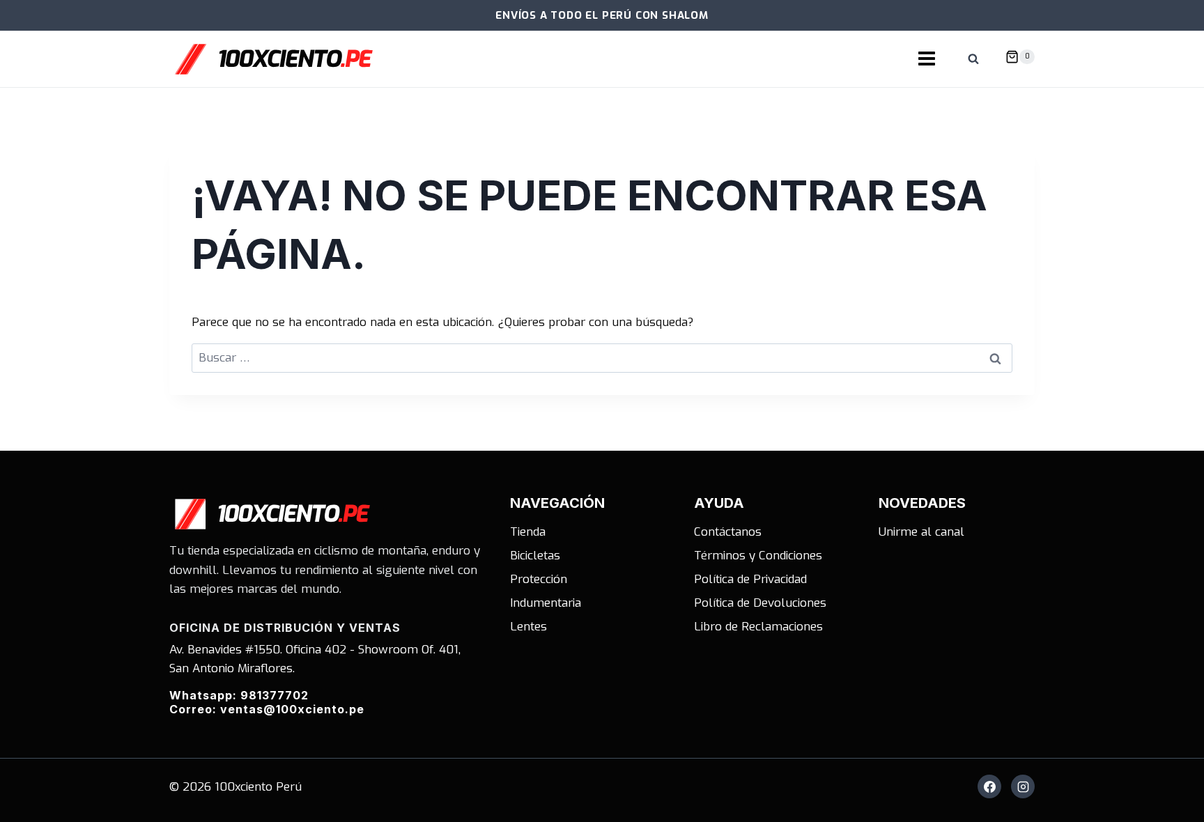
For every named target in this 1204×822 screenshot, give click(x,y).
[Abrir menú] (926, 59)
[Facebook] (989, 786)
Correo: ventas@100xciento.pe (266, 709)
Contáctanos (728, 532)
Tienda (528, 532)
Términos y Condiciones (758, 556)
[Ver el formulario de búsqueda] (973, 59)
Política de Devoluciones (760, 603)
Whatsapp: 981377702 (239, 695)
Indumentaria (545, 603)
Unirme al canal (921, 532)
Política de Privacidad (750, 579)
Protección (538, 579)
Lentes (528, 627)
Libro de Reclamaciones (758, 627)
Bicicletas (535, 556)
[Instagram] (1023, 786)
